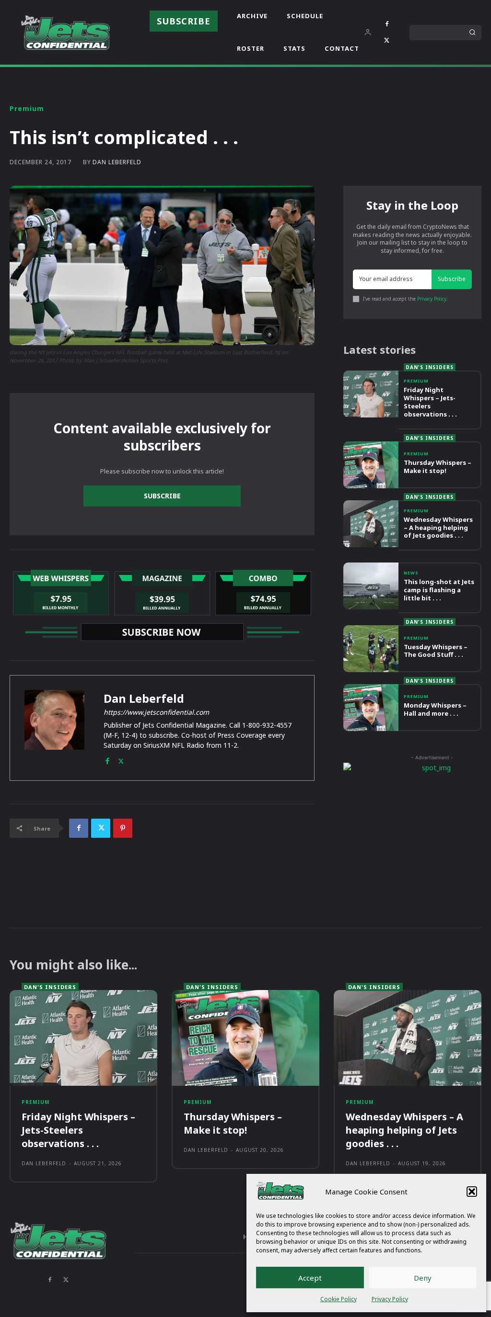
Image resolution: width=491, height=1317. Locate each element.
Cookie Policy (338, 1299)
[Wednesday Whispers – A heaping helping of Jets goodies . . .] (370, 523)
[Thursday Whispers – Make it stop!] (370, 464)
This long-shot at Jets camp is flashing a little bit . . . (439, 589)
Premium (27, 108)
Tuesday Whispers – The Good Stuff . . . (436, 650)
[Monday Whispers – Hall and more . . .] (370, 707)
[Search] (472, 32)
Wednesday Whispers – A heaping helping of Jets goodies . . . (438, 527)
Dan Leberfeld (117, 162)
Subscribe (162, 495)
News (411, 573)
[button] (472, 1191)
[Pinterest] (122, 828)
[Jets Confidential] (65, 32)
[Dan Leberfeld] (54, 728)
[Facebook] (387, 24)
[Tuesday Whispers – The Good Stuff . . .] (370, 648)
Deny (423, 1278)
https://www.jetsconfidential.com (156, 712)
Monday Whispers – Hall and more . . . (435, 709)
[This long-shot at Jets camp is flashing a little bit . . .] (370, 586)
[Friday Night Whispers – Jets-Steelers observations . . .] (370, 394)
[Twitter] (387, 40)
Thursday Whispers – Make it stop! (437, 466)
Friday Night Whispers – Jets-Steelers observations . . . (430, 401)
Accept (310, 1278)
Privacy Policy (390, 1299)
